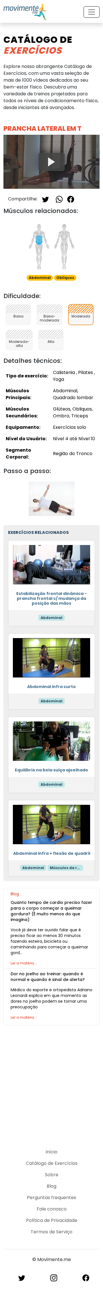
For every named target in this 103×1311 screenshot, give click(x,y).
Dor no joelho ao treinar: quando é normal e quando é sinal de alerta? (48, 976)
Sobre (51, 1174)
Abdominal (51, 617)
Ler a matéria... (24, 963)
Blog (51, 1186)
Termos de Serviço (51, 1231)
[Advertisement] (51, 1083)
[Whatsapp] (59, 199)
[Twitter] (45, 199)
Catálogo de (37, 45)
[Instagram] (53, 1277)
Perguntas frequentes (51, 1197)
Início (51, 1152)
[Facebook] (70, 199)
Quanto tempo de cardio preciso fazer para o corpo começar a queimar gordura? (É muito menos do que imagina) (51, 911)
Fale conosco (52, 1209)
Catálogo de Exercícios (52, 1163)
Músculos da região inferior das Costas (66, 867)
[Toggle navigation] (92, 12)
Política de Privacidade (51, 1220)
